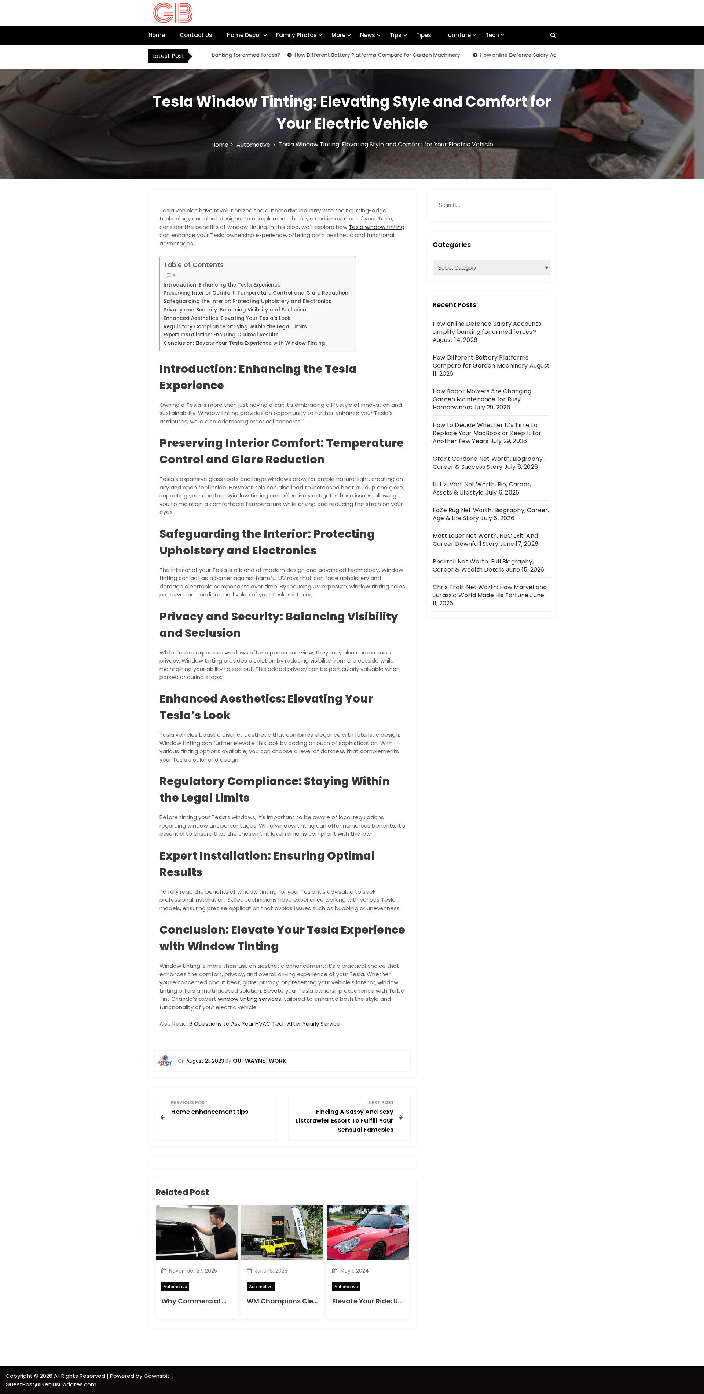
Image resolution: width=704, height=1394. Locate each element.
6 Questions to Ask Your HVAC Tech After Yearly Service (264, 1024)
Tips (396, 35)
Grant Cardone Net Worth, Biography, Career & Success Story (488, 463)
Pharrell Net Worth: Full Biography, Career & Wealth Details (483, 565)
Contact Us (196, 35)
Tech (492, 35)
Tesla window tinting (376, 227)
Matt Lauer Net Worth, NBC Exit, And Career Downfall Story (485, 540)
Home (156, 35)
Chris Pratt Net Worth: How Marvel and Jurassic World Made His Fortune (490, 591)
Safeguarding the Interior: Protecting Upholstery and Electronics (247, 301)
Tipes (423, 35)
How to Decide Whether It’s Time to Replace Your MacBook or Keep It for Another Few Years (487, 433)
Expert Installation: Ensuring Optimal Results (221, 334)
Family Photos (296, 35)
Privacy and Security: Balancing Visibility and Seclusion (235, 309)
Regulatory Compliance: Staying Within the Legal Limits (235, 326)
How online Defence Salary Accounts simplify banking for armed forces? (545, 55)
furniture (458, 35)
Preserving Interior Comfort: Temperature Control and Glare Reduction (256, 292)
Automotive (175, 1286)
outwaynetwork (259, 1061)
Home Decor (244, 35)
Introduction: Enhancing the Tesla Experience (222, 284)
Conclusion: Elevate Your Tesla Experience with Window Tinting (244, 343)
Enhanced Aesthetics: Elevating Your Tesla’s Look (227, 318)
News (367, 35)
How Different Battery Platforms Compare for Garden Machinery (350, 55)
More (338, 35)
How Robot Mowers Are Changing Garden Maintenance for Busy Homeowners (482, 399)
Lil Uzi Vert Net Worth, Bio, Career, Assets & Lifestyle (482, 488)
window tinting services (249, 999)
